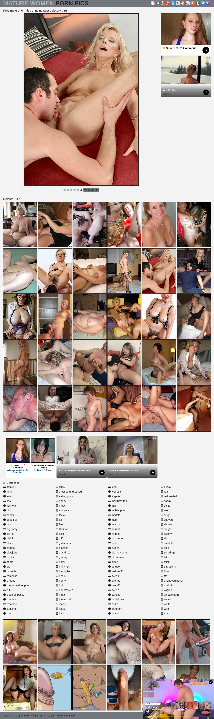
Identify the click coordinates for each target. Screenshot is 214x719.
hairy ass (64, 566)
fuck (61, 533)
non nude (117, 538)
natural (115, 529)
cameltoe (11, 576)
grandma (64, 552)
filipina (62, 529)
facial (61, 515)
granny (62, 557)
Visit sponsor (91, 189)
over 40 (115, 576)
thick (166, 562)
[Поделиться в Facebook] (158, 3)
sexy (166, 515)
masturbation (119, 501)
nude (114, 543)
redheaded (170, 496)
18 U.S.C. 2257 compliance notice (58, 715)
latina (62, 613)
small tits (168, 543)
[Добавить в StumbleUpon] (193, 3)
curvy (61, 487)
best (9, 524)
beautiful (11, 519)
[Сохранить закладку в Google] (163, 3)
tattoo (167, 557)
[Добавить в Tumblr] (198, 3)
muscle (115, 524)
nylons (115, 547)
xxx (165, 613)
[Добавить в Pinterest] (183, 3)
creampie (12, 604)
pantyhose (117, 599)
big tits (10, 533)
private (115, 613)
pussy (167, 487)
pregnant (116, 608)
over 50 (115, 580)
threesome (170, 566)
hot (60, 585)
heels (62, 576)
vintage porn (171, 594)
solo (166, 547)
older (114, 562)
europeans (65, 510)
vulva (166, 599)
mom (114, 519)
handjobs (64, 571)
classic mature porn (18, 585)
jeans (62, 604)
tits (165, 576)
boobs (10, 557)
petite (114, 604)
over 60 (115, 585)
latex (61, 608)
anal (9, 491)
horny (62, 580)
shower (168, 524)
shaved (168, 519)
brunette (11, 571)
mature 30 (117, 571)
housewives (65, 590)
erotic (62, 505)
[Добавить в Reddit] (188, 3)
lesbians (116, 491)
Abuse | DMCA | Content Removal (21, 715)
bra (8, 566)
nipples (115, 533)
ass (8, 501)
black (9, 543)
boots (9, 562)
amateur (11, 487)
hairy (61, 562)
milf (113, 505)
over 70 (115, 590)
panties (115, 594)
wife (166, 608)
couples (11, 599)
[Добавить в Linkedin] (173, 3)
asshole (11, 505)
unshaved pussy (173, 580)
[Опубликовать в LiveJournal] (178, 3)
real (166, 491)
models (115, 515)
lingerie (115, 496)
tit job (166, 571)
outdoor (116, 566)
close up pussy (15, 594)
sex (165, 510)
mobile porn (118, 510)
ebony (62, 501)
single (167, 529)
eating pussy (66, 496)
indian (62, 594)
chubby (10, 580)
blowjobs (11, 552)
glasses (63, 547)
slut (165, 538)
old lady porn (119, 552)
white (166, 604)
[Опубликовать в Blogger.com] (153, 3)
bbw (9, 510)
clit (8, 590)
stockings (169, 552)
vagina (167, 590)
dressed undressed (70, 491)
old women (118, 557)
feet (60, 524)
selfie (166, 505)
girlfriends (64, 543)
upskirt (167, 585)
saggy (167, 501)
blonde (10, 547)
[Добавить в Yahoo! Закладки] (208, 3)
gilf (60, 538)
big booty (11, 529)
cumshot (11, 608)
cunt (9, 613)
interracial (64, 599)
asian (9, 496)
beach (10, 515)
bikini (9, 538)
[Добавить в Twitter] (203, 3)
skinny (167, 533)
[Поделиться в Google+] (168, 3)
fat (60, 519)
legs (114, 487)
